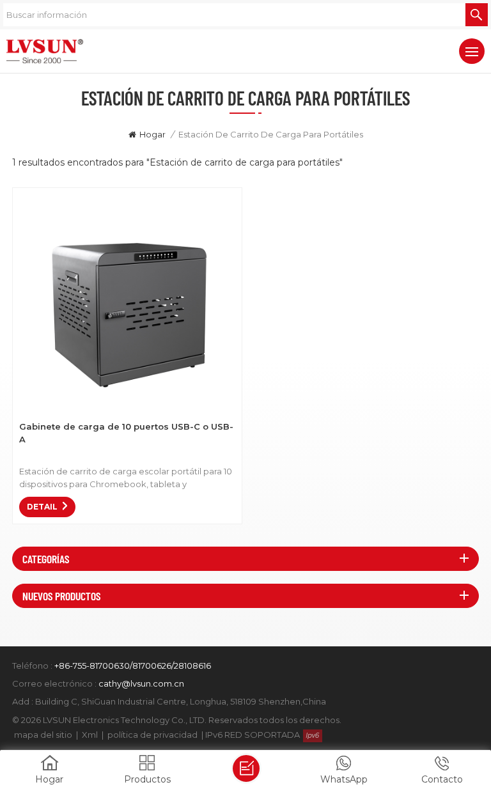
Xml (90, 734)
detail (42, 506)
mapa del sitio (43, 734)
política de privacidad (152, 734)
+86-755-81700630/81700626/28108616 (132, 665)
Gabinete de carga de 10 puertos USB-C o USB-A (126, 432)
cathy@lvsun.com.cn (141, 683)
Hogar (152, 134)
